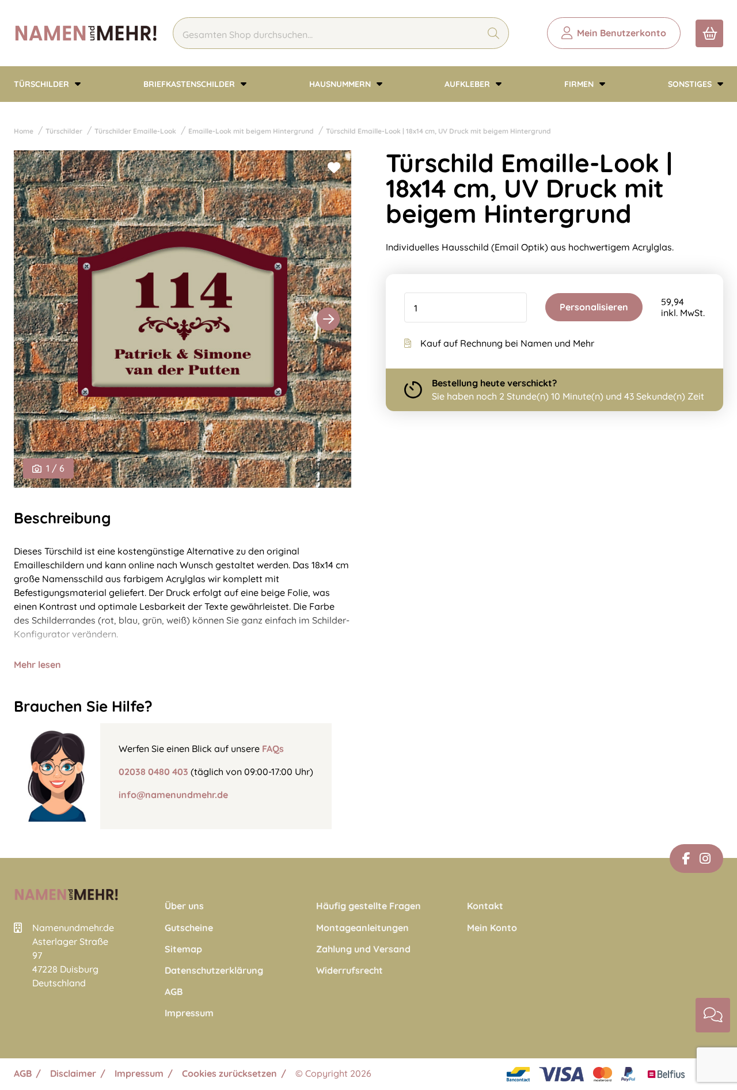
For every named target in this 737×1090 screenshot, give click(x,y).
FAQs (273, 748)
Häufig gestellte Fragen (368, 906)
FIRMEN (580, 84)
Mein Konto (492, 927)
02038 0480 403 (153, 771)
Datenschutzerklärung (214, 970)
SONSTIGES (691, 84)
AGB (174, 991)
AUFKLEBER (468, 84)
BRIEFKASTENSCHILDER (190, 84)
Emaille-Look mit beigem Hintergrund (251, 131)
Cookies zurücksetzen (229, 1073)
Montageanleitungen (362, 927)
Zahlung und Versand (363, 949)
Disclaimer (73, 1073)
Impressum (189, 1013)
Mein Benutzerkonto (621, 33)
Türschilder (63, 131)
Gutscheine (189, 927)
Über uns (184, 906)
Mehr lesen (37, 664)
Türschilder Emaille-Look (135, 131)
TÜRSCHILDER (42, 84)
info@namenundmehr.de (173, 794)
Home (23, 131)
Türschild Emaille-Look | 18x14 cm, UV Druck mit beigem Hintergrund (438, 131)
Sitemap (183, 949)
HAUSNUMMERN (341, 84)
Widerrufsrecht (349, 970)
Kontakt (485, 906)
